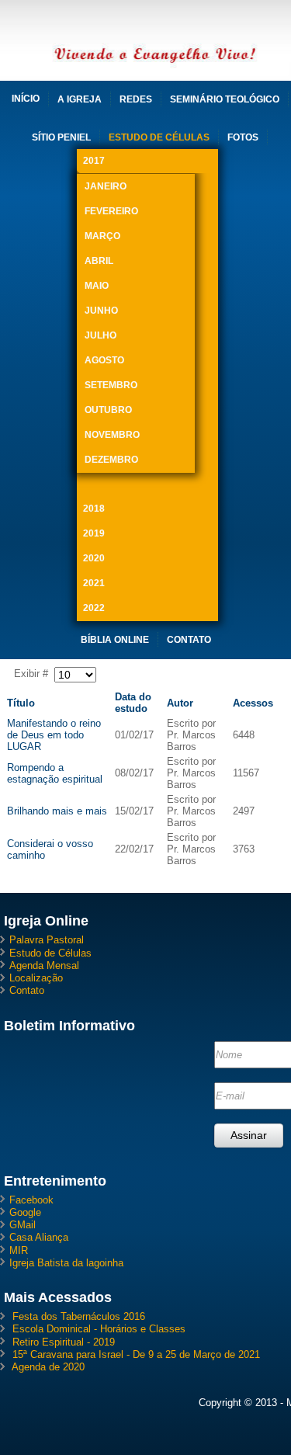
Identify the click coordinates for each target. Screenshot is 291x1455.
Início (26, 98)
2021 (94, 583)
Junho (101, 310)
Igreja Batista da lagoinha (66, 1263)
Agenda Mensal (44, 965)
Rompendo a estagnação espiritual (54, 773)
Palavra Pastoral (46, 940)
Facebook (31, 1200)
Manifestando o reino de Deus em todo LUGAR (54, 734)
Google (25, 1212)
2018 (94, 508)
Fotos (242, 137)
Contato (189, 639)
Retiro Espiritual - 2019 (63, 1342)
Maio (97, 285)
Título (21, 703)
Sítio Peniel (61, 137)
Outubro (108, 410)
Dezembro (111, 459)
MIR (18, 1250)
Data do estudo (133, 702)
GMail (22, 1225)
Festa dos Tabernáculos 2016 (78, 1316)
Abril (99, 260)
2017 (94, 160)
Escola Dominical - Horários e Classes (98, 1329)
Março (102, 236)
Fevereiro (111, 211)
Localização (36, 978)
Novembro (112, 434)
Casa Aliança (38, 1237)
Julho (100, 335)
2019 (94, 533)
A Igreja (79, 99)
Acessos (253, 703)
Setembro (111, 385)
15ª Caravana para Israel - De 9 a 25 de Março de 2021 (136, 1354)
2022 (94, 607)
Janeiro (105, 186)
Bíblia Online (115, 639)
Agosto (104, 360)
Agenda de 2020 (48, 1367)
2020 (94, 558)
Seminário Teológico (224, 99)
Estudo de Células (159, 137)
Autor (180, 703)
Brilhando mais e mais (57, 811)
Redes (136, 99)
